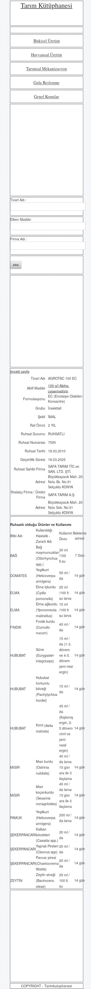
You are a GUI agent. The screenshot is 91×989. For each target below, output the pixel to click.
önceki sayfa (19, 371)
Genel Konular (46, 97)
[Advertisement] (45, 150)
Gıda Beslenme (46, 83)
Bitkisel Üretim (46, 41)
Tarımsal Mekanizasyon (46, 69)
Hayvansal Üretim (46, 55)
